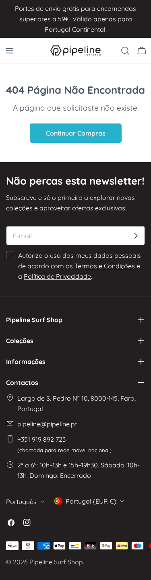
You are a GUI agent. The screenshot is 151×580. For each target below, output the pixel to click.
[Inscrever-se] (135, 235)
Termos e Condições (104, 266)
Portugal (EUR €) (91, 501)
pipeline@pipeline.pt (47, 424)
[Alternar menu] (9, 51)
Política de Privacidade (57, 276)
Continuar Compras (75, 133)
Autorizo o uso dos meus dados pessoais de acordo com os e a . (79, 265)
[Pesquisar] (125, 51)
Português (21, 502)
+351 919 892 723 (64, 444)
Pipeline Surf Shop (56, 562)
